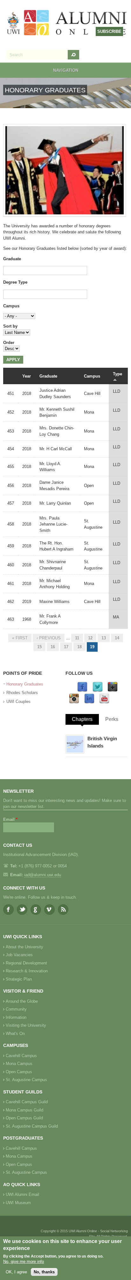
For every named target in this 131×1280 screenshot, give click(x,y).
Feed (63, 909)
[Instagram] (74, 702)
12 (90, 638)
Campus (11, 306)
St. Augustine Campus (26, 1079)
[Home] (67, 23)
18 (79, 646)
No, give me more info (23, 1261)
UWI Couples (18, 701)
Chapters (82, 719)
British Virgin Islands (102, 742)
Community (16, 1009)
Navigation (65, 70)
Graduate (12, 258)
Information (16, 1017)
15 (39, 646)
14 (117, 638)
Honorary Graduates (24, 684)
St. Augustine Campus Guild (32, 1126)
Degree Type (15, 282)
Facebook (8, 909)
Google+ (36, 909)
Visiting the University (26, 1025)
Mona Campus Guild (24, 1110)
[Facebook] (82, 690)
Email (10, 819)
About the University (24, 947)
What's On (15, 1033)
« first (20, 638)
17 (66, 646)
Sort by (10, 326)
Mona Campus (19, 1063)
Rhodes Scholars (22, 692)
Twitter (22, 909)
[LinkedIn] (89, 702)
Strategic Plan (19, 979)
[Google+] (112, 690)
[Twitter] (98, 690)
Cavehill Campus (21, 1055)
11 (77, 638)
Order (8, 342)
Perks (111, 719)
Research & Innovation (27, 971)
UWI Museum (18, 1202)
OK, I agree (16, 1272)
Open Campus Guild (24, 1118)
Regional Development (26, 963)
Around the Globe (22, 1001)
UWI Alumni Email (22, 1194)
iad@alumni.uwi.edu (42, 874)
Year (26, 376)
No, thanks (44, 1272)
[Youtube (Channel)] (104, 702)
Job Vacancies (19, 954)
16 (53, 646)
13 (103, 638)
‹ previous (49, 638)
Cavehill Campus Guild (27, 1101)
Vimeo (49, 909)
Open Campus (19, 1071)
